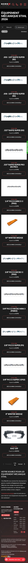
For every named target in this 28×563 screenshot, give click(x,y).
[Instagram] (24, 532)
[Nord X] (5, 4)
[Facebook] (22, 532)
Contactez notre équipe (7, 493)
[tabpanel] (19, 523)
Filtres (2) (8, 27)
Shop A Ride (11, 554)
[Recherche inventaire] (13, 4)
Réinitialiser (24, 31)
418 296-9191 (7, 518)
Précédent (8, 464)
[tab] (16, 512)
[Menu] (25, 4)
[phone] (17, 4)
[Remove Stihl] (6, 31)
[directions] (20, 4)
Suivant (20, 464)
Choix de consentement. (12, 547)
